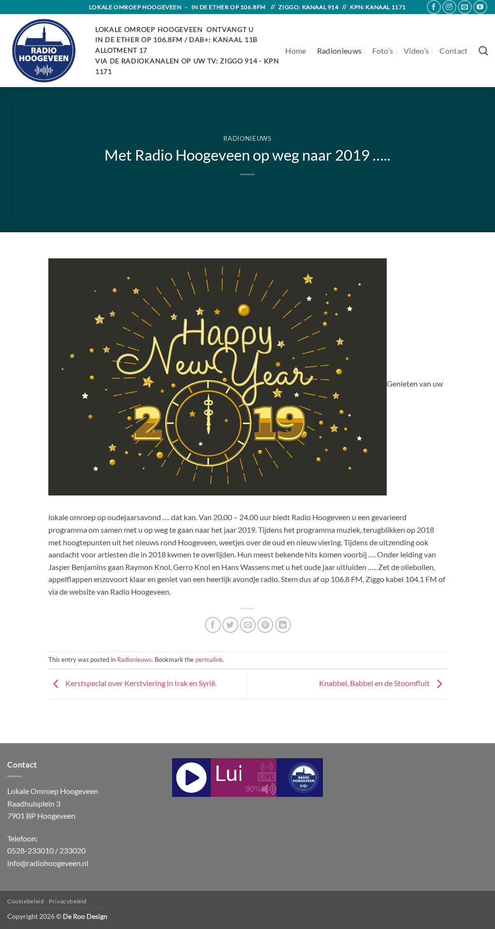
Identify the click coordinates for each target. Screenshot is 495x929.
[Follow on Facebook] (434, 7)
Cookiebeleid (25, 901)
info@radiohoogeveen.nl (47, 863)
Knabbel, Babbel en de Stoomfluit (375, 683)
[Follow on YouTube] (480, 7)
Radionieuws (339, 50)
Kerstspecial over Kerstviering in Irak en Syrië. (140, 683)
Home (295, 50)
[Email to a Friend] (248, 625)
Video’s (416, 50)
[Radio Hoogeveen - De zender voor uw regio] (44, 50)
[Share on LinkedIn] (283, 625)
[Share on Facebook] (213, 625)
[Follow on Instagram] (449, 7)
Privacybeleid (68, 901)
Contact (453, 50)
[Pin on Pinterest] (265, 625)
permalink (209, 659)
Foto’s (382, 50)
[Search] (483, 50)
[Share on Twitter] (230, 625)
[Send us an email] (465, 7)
